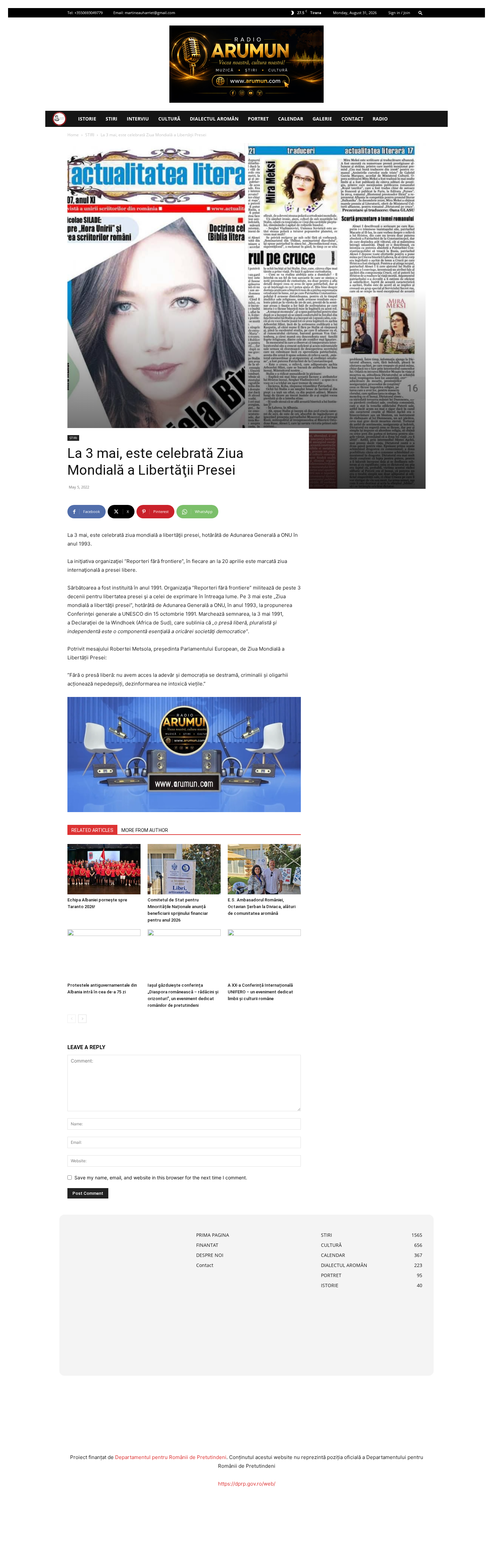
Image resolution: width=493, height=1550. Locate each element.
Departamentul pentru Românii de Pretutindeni (170, 1457)
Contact (352, 118)
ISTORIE (87, 118)
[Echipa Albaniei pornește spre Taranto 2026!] (104, 869)
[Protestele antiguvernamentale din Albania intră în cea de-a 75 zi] (104, 954)
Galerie (322, 118)
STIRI (111, 118)
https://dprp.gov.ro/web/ (246, 1484)
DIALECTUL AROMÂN (214, 118)
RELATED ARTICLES (92, 830)
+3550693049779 (88, 12)
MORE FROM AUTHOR (144, 830)
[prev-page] (71, 1019)
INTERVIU (138, 118)
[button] (421, 12)
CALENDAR (290, 118)
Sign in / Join (399, 12)
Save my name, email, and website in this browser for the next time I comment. (160, 1177)
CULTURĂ (169, 118)
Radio (380, 118)
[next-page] (82, 1019)
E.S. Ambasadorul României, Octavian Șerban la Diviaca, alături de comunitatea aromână (261, 906)
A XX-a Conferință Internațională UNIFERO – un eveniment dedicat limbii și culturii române (260, 992)
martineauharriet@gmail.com (150, 12)
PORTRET (258, 118)
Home (73, 135)
